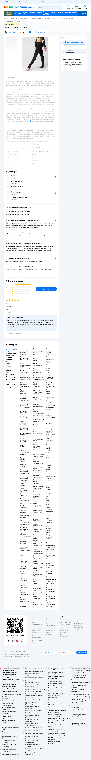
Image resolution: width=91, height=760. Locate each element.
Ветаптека (76, 629)
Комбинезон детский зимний (37, 509)
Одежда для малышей (23, 458)
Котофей (48, 445)
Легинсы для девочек (36, 387)
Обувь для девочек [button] (9, 371)
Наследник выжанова (49, 464)
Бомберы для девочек (36, 443)
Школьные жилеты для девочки (25, 437)
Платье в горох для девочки (38, 464)
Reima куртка (36, 549)
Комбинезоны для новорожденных (25, 474)
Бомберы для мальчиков (23, 581)
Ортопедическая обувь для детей (37, 603)
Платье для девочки (38, 349)
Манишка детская (50, 598)
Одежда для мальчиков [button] (9, 358)
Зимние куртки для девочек (38, 422)
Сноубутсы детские (38, 601)
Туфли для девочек (38, 477)
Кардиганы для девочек (37, 369)
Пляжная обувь (50, 440)
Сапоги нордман (50, 349)
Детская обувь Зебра (50, 387)
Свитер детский (37, 593)
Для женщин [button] (10, 374)
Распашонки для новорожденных (24, 470)
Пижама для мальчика (23, 577)
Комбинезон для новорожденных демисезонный (24, 526)
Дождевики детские (36, 560)
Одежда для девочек (36, 383)
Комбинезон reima (38, 512)
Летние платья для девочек (38, 439)
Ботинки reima (50, 407)
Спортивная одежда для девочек (38, 410)
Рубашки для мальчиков (23, 562)
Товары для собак (78, 623)
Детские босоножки (49, 410)
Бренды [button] (8, 382)
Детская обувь (37, 598)
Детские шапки (50, 571)
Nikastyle (48, 480)
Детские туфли (37, 494)
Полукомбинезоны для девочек (38, 457)
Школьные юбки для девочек (24, 373)
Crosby (48, 505)
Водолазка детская (38, 558)
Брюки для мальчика (23, 544)
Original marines (50, 476)
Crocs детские (50, 359)
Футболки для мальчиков (24, 547)
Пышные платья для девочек (38, 380)
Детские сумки (50, 583)
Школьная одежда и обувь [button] (11, 350)
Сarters (48, 491)
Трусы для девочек (51, 545)
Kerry (47, 472)
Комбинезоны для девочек (38, 407)
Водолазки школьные (23, 445)
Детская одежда (36, 18)
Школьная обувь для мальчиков (24, 404)
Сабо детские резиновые (49, 431)
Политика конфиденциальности (38, 633)
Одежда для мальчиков (23, 591)
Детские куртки (37, 515)
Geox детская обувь (51, 375)
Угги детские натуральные (49, 377)
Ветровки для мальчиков (23, 540)
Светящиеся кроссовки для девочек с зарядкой (38, 485)
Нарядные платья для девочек (24, 605)
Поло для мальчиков (23, 565)
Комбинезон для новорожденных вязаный (24, 519)
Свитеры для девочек (36, 396)
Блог (61, 634)
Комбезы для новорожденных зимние (24, 482)
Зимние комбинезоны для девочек (38, 362)
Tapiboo (48, 370)
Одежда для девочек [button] (9, 362)
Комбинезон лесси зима (38, 546)
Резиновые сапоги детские (51, 367)
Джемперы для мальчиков (24, 588)
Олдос (47, 455)
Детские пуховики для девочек (38, 403)
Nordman (48, 354)
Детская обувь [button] (10, 379)
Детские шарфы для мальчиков (51, 588)
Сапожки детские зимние (50, 390)
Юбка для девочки (38, 354)
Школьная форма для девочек (24, 351)
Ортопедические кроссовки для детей (50, 397)
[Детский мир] (19, 7)
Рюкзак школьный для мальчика (25, 369)
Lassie (47, 459)
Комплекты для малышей (24, 530)
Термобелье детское (36, 571)
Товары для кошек (78, 619)
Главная (6, 18)
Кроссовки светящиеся (49, 351)
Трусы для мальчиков (49, 552)
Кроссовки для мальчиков (37, 474)
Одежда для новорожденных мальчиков (24, 509)
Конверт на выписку (23, 455)
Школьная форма (24, 349)
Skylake (22, 421)
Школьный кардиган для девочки (23, 417)
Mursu (47, 438)
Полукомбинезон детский (38, 537)
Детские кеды (49, 442)
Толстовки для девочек (37, 357)
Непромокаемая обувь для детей (50, 435)
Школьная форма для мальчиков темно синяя (24, 430)
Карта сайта (35, 645)
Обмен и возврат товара (37, 625)
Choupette (49, 461)
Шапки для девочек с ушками (51, 601)
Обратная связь (36, 643)
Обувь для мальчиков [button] (9, 367)
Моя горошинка (24, 522)
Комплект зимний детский (38, 567)
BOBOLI (48, 533)
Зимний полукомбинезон (37, 587)
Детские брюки (37, 590)
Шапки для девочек (51, 579)
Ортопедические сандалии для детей (51, 418)
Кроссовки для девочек (37, 480)
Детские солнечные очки (50, 595)
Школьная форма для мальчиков (24, 358)
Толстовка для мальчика (24, 558)
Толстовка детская (38, 553)
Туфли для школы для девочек (24, 401)
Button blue (49, 474)
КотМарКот (49, 535)
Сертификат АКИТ (37, 641)
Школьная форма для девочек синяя (25, 376)
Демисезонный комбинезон (37, 506)
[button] (82, 13)
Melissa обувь (49, 427)
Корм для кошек (78, 621)
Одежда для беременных (36, 497)
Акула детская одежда (49, 447)
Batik (47, 498)
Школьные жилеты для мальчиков (25, 408)
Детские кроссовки (49, 362)
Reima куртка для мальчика (24, 602)
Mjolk (47, 500)
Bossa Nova (49, 494)
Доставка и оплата (37, 619)
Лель (47, 496)
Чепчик (48, 563)
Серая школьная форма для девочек (25, 387)
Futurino (48, 483)
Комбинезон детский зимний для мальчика (24, 570)
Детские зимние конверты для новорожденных (24, 495)
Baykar (47, 518)
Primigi (48, 393)
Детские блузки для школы (25, 366)
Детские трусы (50, 559)
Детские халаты (50, 549)
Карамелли (49, 509)
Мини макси (49, 511)
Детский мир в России (10, 656)
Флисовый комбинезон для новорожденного (25, 514)
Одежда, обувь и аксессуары (19, 18)
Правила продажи (37, 628)
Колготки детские (51, 540)
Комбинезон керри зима (38, 564)
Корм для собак (78, 625)
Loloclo (48, 489)
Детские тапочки (50, 365)
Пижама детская (50, 547)
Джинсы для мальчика (23, 598)
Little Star (48, 516)
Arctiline (48, 528)
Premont (48, 507)
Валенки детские (50, 381)
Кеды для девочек (37, 492)
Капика (48, 467)
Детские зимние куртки (37, 575)
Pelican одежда (50, 485)
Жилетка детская (37, 555)
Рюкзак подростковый (50, 568)
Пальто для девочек (38, 413)
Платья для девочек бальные (38, 366)
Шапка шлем (49, 577)
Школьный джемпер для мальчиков (23, 442)
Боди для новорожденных (24, 467)
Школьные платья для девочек (25, 380)
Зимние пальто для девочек (38, 351)
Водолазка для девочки (37, 471)
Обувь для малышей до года (25, 504)
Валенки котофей (50, 405)
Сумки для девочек (51, 604)
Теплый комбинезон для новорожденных (24, 500)
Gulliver (48, 450)
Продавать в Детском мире (38, 621)
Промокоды (35, 630)
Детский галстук (50, 586)
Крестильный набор (23, 491)
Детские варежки (50, 565)
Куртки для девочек (38, 454)
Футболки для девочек (37, 373)
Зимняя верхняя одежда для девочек (38, 416)
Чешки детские (50, 357)
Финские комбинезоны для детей (38, 542)
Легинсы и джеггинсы (51, 18)
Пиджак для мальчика (36, 584)
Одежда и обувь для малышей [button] (11, 354)
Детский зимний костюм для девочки (37, 426)
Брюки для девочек (38, 437)
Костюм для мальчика (23, 554)
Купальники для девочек (50, 537)
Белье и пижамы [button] (11, 384)
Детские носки (50, 543)
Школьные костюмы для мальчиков (23, 412)
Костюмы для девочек (36, 447)
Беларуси (26, 656)
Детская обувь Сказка (50, 383)
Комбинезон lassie (38, 529)
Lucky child (49, 520)
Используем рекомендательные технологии (16, 654)
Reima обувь (49, 403)
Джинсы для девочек (36, 430)
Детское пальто (37, 578)
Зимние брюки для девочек (38, 467)
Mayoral (48, 469)
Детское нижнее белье (50, 556)
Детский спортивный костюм (36, 521)
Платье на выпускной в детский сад (23, 463)
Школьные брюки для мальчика (25, 362)
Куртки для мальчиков (23, 533)
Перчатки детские (51, 581)
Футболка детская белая (38, 580)
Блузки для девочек (38, 452)
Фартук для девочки (23, 394)
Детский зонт (49, 606)
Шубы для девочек (38, 390)
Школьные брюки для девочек (25, 397)
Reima (47, 457)
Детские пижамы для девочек (37, 393)
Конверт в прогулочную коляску (23, 487)
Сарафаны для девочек (23, 390)
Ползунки (35, 517)
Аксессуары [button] (9, 387)
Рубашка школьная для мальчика (25, 383)
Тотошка (48, 487)
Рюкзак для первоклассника (50, 574)
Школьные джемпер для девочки (23, 425)
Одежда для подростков (36, 532)
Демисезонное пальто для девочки (38, 376)
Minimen (48, 502)
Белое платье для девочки (37, 434)
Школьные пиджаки (23, 449)
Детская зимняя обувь (50, 423)
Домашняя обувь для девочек (37, 489)
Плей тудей (49, 453)
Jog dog (48, 373)
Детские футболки (38, 535)
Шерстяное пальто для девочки (38, 460)
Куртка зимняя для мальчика (25, 551)
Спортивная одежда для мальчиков (25, 537)
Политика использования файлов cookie (36, 637)
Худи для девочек (37, 450)
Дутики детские (50, 421)
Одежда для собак (78, 627)
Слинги (35, 500)
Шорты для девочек (38, 419)
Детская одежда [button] (11, 377)
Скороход (48, 415)
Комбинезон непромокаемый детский (37, 525)
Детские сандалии (51, 400)
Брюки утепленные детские (38, 595)
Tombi (47, 413)
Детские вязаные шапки (50, 592)
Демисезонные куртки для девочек (38, 400)
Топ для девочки (50, 561)
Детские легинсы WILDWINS (13, 21)
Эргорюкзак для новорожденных (24, 477)
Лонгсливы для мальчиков (24, 595)
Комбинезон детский (36, 502)
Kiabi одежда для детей (50, 525)
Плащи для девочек (38, 551)
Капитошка (49, 522)
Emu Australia (49, 514)
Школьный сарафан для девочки (25, 433)
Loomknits (49, 478)
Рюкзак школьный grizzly (25, 355)
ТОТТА (48, 530)
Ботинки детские (50, 429)
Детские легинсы (67, 18)
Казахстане (19, 656)
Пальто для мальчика (23, 574)
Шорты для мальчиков (23, 584)
